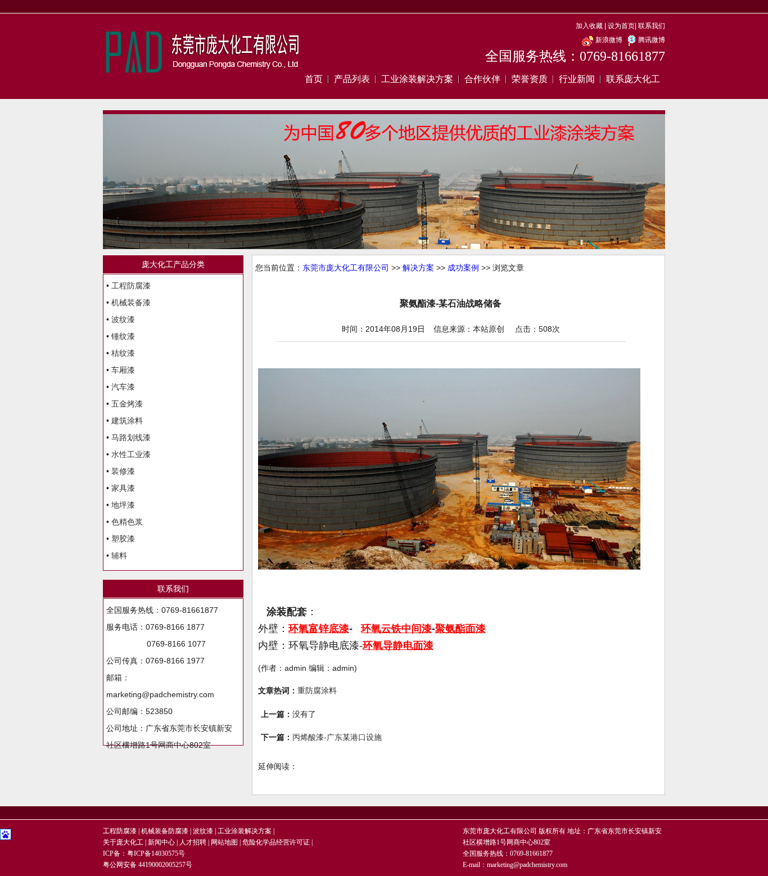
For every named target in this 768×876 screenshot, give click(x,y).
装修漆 (123, 471)
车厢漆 (123, 369)
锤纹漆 (123, 336)
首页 (314, 79)
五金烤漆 (127, 403)
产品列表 (352, 79)
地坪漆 (123, 504)
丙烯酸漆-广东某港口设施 (337, 737)
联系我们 (651, 26)
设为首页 (621, 26)
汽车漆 (123, 386)
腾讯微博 (651, 40)
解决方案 (418, 267)
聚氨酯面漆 (460, 628)
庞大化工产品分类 (173, 264)
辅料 (119, 555)
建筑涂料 (127, 420)
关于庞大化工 (123, 842)
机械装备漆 (131, 302)
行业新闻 (577, 79)
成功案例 (463, 267)
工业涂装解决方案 (417, 79)
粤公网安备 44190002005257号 (147, 865)
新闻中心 (161, 842)
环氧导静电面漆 (398, 645)
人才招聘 (192, 842)
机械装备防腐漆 (164, 831)
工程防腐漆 (131, 285)
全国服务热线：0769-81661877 (575, 56)
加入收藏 (589, 26)
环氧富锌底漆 (318, 628)
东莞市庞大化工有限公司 (345, 267)
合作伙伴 (482, 79)
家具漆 (123, 488)
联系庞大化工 (633, 79)
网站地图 (224, 842)
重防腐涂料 (317, 690)
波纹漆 (123, 319)
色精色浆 (127, 521)
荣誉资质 (530, 79)
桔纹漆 (123, 353)
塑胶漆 (123, 538)
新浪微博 (608, 40)
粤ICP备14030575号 (156, 853)
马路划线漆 (131, 437)
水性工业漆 (131, 454)
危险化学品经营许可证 (276, 842)
